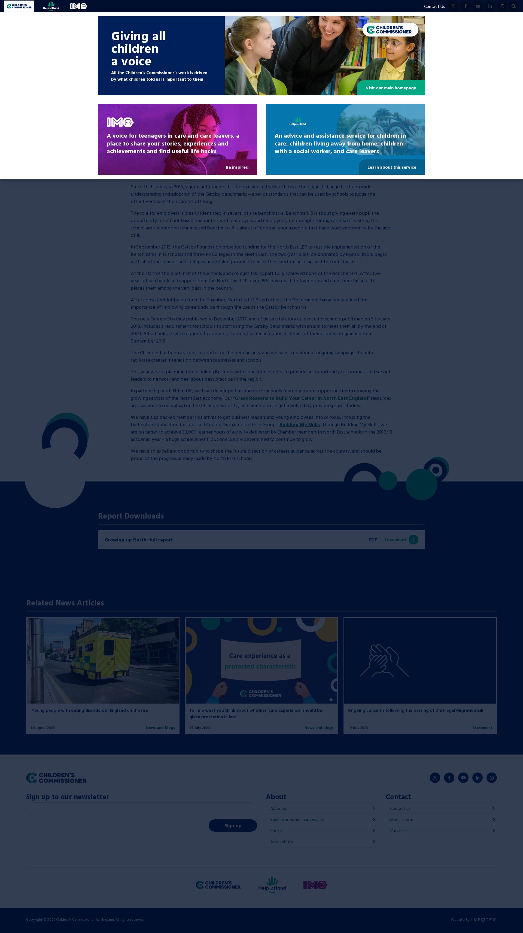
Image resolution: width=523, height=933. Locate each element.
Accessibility (281, 841)
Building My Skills (299, 424)
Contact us (400, 808)
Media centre (402, 819)
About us (278, 808)
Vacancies (399, 830)
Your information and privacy (297, 819)
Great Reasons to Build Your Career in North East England (301, 398)
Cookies (277, 830)
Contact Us (434, 6)
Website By (460, 919)
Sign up (233, 825)
